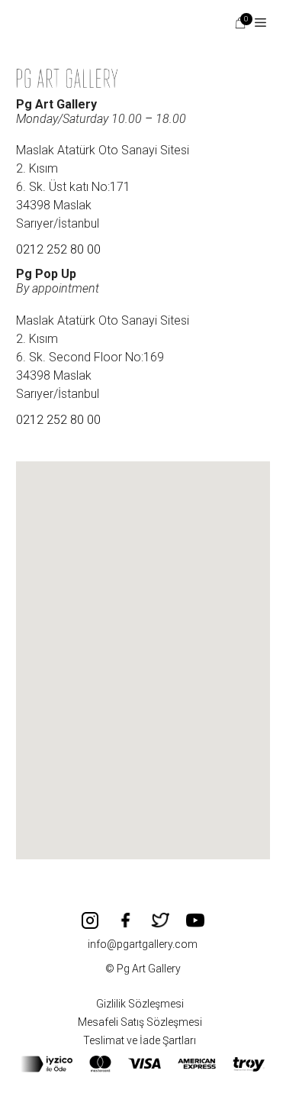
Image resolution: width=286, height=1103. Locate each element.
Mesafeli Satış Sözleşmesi (140, 1022)
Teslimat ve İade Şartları (139, 1040)
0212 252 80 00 (58, 249)
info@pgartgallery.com (143, 944)
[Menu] (254, 23)
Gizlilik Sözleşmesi (140, 1004)
